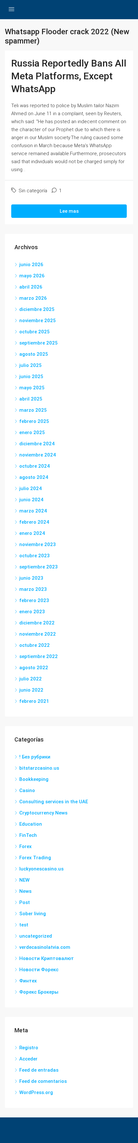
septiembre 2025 (38, 343)
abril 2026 (30, 287)
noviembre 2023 (37, 544)
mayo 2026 (32, 276)
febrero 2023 (34, 600)
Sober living (32, 914)
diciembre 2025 (37, 309)
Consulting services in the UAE (53, 802)
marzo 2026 (33, 298)
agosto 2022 (33, 668)
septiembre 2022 (38, 656)
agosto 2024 (33, 477)
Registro (28, 1048)
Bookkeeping (33, 779)
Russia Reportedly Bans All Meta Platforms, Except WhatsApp (68, 76)
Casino (27, 790)
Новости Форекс (38, 969)
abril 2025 (30, 399)
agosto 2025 (33, 354)
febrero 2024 (34, 522)
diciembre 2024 (37, 444)
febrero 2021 (34, 701)
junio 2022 (31, 690)
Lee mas (69, 211)
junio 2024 (31, 500)
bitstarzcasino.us (39, 768)
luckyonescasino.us (41, 869)
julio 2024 (30, 488)
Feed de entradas (38, 1070)
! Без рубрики (34, 757)
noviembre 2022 (37, 634)
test (23, 925)
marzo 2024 (33, 511)
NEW (24, 880)
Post (24, 902)
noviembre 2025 (37, 320)
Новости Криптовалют (46, 958)
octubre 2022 (34, 645)
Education (30, 824)
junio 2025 (31, 376)
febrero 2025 (34, 421)
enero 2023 (32, 612)
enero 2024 (32, 533)
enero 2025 (32, 432)
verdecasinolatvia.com (44, 947)
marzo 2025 (33, 410)
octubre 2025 (34, 332)
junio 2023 (31, 578)
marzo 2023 (33, 589)
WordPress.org (36, 1092)
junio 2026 (31, 264)
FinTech (28, 835)
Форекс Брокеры (38, 992)
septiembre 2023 (38, 567)
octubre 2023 (34, 556)
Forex (25, 846)
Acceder (28, 1059)
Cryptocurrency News (43, 813)
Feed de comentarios (43, 1081)
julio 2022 (30, 679)
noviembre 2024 (37, 455)
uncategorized (35, 936)
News (25, 891)
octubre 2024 (34, 466)
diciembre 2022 (37, 623)
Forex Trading (35, 858)
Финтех (28, 981)
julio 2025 (30, 365)
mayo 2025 (32, 388)
